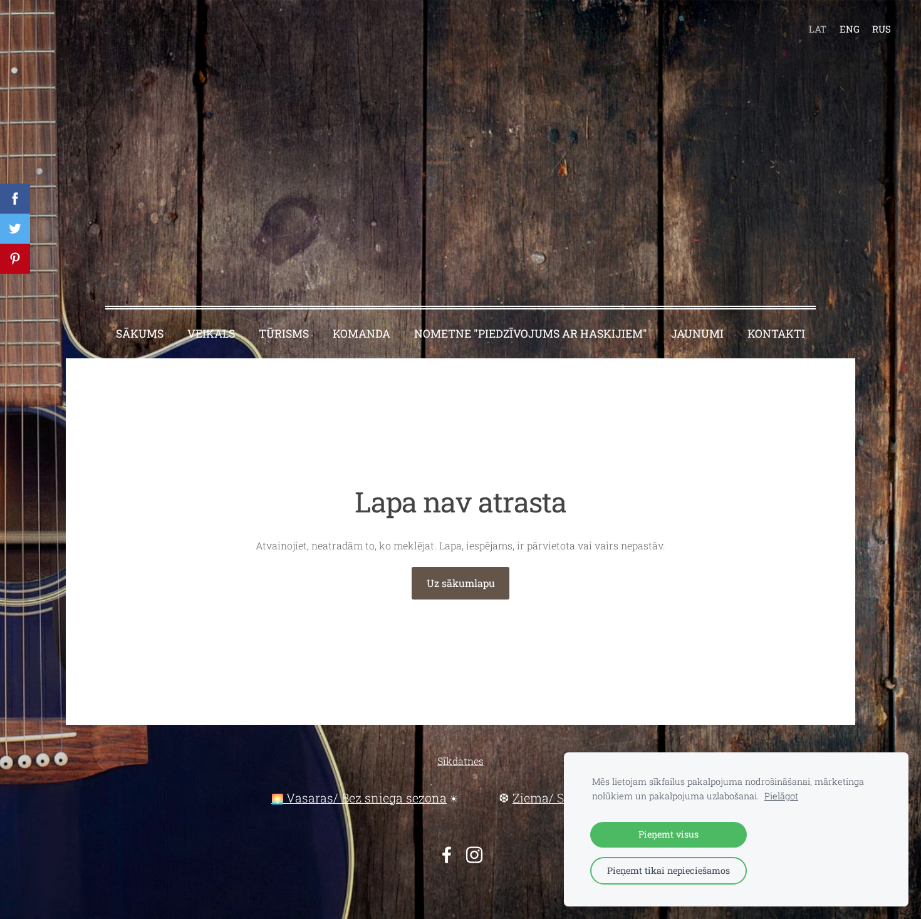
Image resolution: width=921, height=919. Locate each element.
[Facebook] (446, 855)
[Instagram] (474, 855)
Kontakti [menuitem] (776, 333)
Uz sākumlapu (461, 582)
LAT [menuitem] (817, 29)
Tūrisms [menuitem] (284, 333)
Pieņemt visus (668, 834)
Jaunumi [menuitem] (697, 333)
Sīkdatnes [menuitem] (460, 760)
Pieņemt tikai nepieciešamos (668, 870)
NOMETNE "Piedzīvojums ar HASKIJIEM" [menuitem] (530, 333)
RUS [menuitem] (881, 29)
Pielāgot (781, 796)
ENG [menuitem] (850, 29)
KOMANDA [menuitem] (361, 333)
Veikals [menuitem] (211, 333)
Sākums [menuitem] (140, 333)
